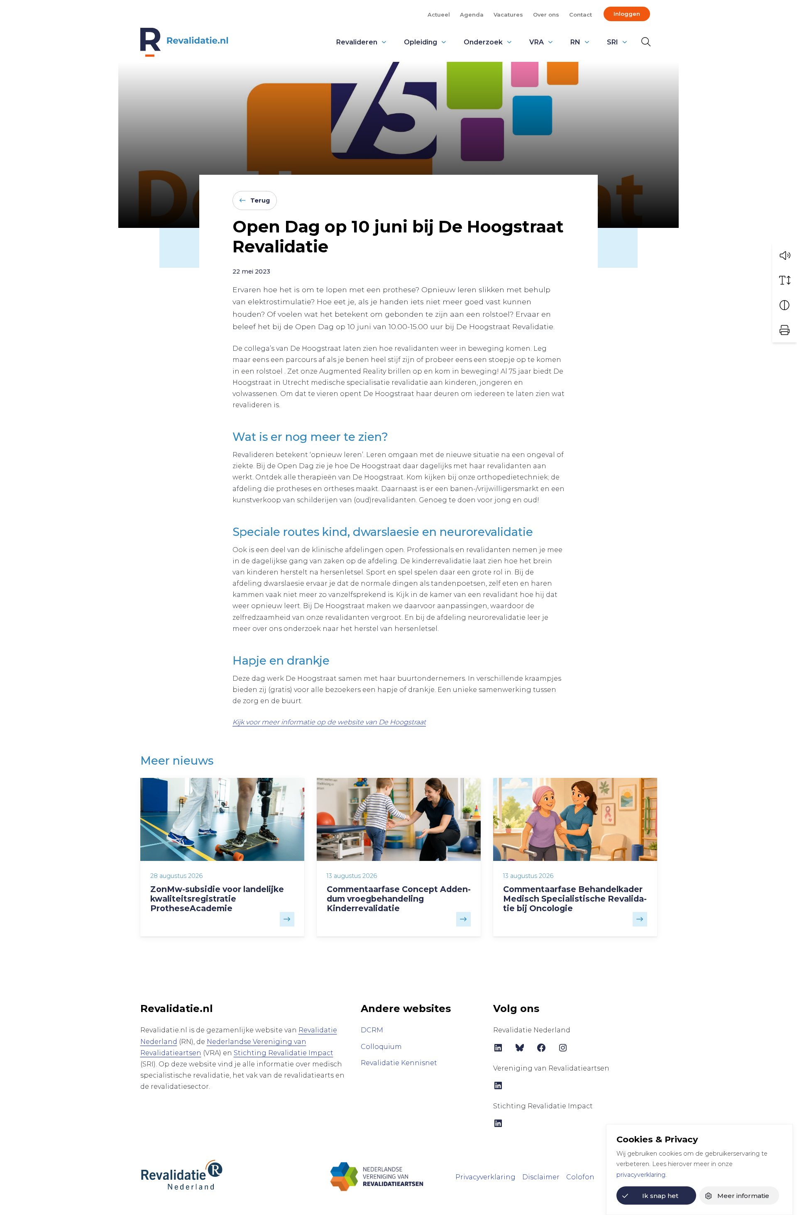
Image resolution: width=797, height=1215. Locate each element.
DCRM (372, 1030)
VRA (536, 42)
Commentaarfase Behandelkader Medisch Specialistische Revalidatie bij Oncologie (575, 898)
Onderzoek (483, 42)
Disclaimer (541, 1177)
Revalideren (356, 42)
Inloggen (627, 13)
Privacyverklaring (485, 1177)
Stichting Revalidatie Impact (283, 1053)
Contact (580, 14)
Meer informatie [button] (743, 1196)
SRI (612, 42)
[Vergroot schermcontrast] (784, 305)
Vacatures (508, 14)
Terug (260, 200)
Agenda (472, 14)
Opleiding (420, 42)
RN (575, 42)
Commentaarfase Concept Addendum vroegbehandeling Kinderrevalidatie (399, 898)
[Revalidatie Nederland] (181, 1174)
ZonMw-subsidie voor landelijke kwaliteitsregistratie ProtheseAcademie (217, 898)
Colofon (580, 1177)
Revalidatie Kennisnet (399, 1063)
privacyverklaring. (641, 1174)
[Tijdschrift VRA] (377, 1176)
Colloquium (381, 1047)
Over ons (546, 14)
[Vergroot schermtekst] (784, 280)
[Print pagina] (784, 330)
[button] (784, 255)
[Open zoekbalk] (644, 42)
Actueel (439, 14)
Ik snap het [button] (660, 1196)
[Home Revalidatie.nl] (184, 42)
